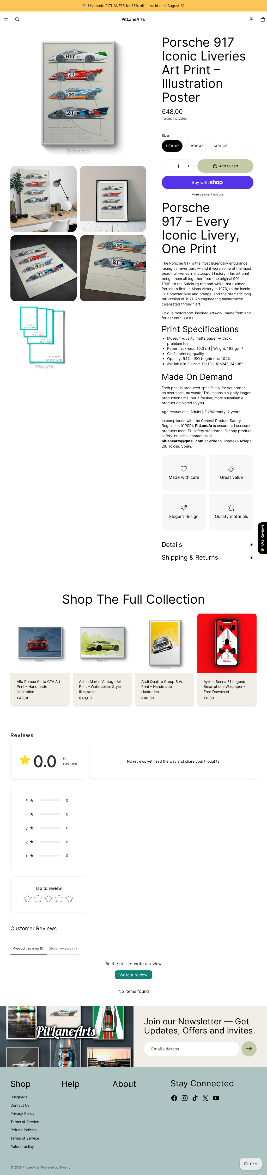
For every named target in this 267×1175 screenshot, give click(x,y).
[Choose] (61, 664)
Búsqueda (19, 1097)
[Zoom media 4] (43, 268)
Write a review (133, 974)
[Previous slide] (16, 643)
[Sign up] (249, 1048)
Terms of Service (24, 1121)
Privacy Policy (22, 1113)
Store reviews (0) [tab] (63, 948)
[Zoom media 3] (113, 199)
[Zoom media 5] (113, 268)
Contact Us (19, 1105)
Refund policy (22, 1146)
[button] (48, 800)
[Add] (248, 664)
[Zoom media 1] (78, 95)
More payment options (208, 194)
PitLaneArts (30, 1167)
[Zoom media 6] (43, 337)
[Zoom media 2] (43, 199)
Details (172, 544)
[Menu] (6, 19)
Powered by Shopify (55, 1167)
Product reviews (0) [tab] (29, 948)
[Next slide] (64, 643)
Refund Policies (23, 1130)
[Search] (17, 19)
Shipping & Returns (190, 557)
